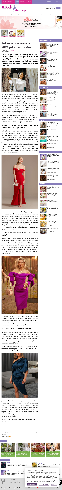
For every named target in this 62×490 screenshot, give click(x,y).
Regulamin (15, 487)
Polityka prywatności (24, 487)
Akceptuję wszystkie (32, 484)
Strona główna (4, 487)
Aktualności (44, 87)
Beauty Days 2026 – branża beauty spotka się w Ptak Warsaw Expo (53, 99)
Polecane (3, 441)
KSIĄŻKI (17, 2)
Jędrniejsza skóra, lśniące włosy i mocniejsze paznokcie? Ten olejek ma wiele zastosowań (52, 177)
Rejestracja (50, 2)
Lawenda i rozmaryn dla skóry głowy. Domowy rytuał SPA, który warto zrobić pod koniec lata (53, 156)
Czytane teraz (5, 460)
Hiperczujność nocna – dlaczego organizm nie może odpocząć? (52, 59)
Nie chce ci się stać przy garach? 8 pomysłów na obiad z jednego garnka (52, 216)
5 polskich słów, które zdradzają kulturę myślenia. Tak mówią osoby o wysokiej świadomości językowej (53, 454)
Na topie (54, 14)
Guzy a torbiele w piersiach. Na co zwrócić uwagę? (53, 105)
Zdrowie (8, 14)
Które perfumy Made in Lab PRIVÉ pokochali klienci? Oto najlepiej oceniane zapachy (53, 163)
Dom (25, 14)
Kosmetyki (40, 14)
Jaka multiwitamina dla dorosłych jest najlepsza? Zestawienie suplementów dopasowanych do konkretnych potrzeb (52, 92)
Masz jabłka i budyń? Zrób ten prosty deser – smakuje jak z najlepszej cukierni (53, 230)
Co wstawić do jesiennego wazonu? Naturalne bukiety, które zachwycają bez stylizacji (53, 73)
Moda (21, 14)
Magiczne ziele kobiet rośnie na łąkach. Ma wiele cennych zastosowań (38, 455)
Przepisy (17, 14)
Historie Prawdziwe (32, 14)
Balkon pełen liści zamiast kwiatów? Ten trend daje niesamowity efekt (7, 455)
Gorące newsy (47, 14)
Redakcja (12, 50)
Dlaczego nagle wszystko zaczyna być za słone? (52, 80)
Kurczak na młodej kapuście (31, 433)
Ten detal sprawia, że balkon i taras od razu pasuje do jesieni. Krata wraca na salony (52, 145)
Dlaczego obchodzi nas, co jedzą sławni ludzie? (52, 65)
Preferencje (53, 484)
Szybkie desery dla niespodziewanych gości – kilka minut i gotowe (52, 201)
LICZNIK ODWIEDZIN (25, 2)
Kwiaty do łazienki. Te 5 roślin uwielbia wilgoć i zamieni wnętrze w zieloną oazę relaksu (22, 454)
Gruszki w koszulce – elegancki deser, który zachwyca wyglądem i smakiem (51, 223)
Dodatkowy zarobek (46, 487)
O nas (10, 487)
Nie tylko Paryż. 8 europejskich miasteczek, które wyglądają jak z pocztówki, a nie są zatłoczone (53, 45)
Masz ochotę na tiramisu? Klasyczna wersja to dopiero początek (53, 187)
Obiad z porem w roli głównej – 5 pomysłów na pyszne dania (52, 208)
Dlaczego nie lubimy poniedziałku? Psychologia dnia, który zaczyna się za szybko (52, 124)
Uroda (3, 14)
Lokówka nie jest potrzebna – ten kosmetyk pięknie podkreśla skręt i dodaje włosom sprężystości (53, 170)
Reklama (37, 487)
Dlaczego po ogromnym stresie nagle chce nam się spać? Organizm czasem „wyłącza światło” (52, 113)
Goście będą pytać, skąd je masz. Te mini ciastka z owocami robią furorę (52, 194)
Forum (58, 14)
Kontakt (32, 487)
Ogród (12, 14)
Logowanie (57, 2)
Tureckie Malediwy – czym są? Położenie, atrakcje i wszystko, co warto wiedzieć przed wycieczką (52, 138)
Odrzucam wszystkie (44, 484)
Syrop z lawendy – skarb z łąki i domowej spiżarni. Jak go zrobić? (52, 52)
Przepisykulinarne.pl (57, 487)
